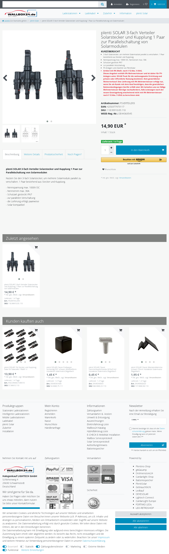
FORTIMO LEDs (144, 504)
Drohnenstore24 (144, 473)
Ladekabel (90, 13)
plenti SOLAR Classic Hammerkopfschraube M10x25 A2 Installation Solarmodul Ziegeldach (102, 369)
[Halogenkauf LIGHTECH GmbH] (18, 469)
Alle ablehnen (141, 527)
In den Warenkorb (140, 150)
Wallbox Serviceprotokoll (99, 438)
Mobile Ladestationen (13, 417)
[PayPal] (53, 469)
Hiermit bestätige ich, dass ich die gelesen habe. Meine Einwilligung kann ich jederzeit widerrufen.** (148, 432)
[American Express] (67, 488)
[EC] (53, 507)
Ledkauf (140, 490)
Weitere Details (32, 154)
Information (126, 13)
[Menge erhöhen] (111, 147)
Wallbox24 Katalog (96, 427)
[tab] (12, 154)
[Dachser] (94, 479)
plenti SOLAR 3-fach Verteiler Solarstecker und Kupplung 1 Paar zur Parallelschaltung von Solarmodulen (21, 287)
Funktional (13, 550)
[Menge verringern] (111, 152)
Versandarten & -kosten (99, 413)
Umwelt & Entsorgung (98, 417)
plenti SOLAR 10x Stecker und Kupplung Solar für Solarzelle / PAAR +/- (20, 368)
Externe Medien (96, 546)
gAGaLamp (141, 469)
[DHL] (108, 469)
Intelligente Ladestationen (15, 413)
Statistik (29, 546)
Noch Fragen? (75, 154)
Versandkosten (125, 177)
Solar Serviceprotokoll (98, 441)
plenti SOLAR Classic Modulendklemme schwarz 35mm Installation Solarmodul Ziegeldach (146, 369)
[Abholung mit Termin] (108, 479)
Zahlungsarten (94, 410)
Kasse (48, 420)
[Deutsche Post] (94, 469)
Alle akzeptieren (141, 520)
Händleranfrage (52, 427)
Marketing (76, 546)
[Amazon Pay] (53, 479)
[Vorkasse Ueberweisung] (67, 507)
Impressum (104, 537)
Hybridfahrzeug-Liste (97, 431)
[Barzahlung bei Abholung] (67, 498)
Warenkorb (50, 417)
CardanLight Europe (146, 501)
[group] (21, 263)
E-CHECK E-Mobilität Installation (103, 434)
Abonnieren (147, 445)
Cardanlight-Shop (144, 476)
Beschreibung (12, 154)
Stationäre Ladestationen (15, 410)
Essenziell (13, 546)
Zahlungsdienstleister (52, 546)
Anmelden (50, 413)
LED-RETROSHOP (145, 507)
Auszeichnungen (95, 420)
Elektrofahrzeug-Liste (98, 424)
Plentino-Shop (143, 466)
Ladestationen (70, 13)
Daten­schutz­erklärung (94, 540)
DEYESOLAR (142, 494)
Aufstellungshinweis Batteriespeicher (97, 446)
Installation (8, 431)
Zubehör (108, 13)
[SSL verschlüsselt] (93, 503)
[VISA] (67, 479)
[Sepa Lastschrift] (67, 469)
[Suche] (102, 4)
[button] (134, 161)
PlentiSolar (141, 483)
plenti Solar (142, 13)
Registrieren (51, 410)
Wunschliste (110, 169)
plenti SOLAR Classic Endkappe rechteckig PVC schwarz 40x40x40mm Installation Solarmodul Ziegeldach (62, 369)
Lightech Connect (145, 497)
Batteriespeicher (144, 480)
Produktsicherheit (54, 154)
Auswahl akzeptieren (140, 514)
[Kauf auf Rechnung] (53, 498)
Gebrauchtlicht (143, 487)
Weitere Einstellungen (32, 550)
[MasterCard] (53, 488)
